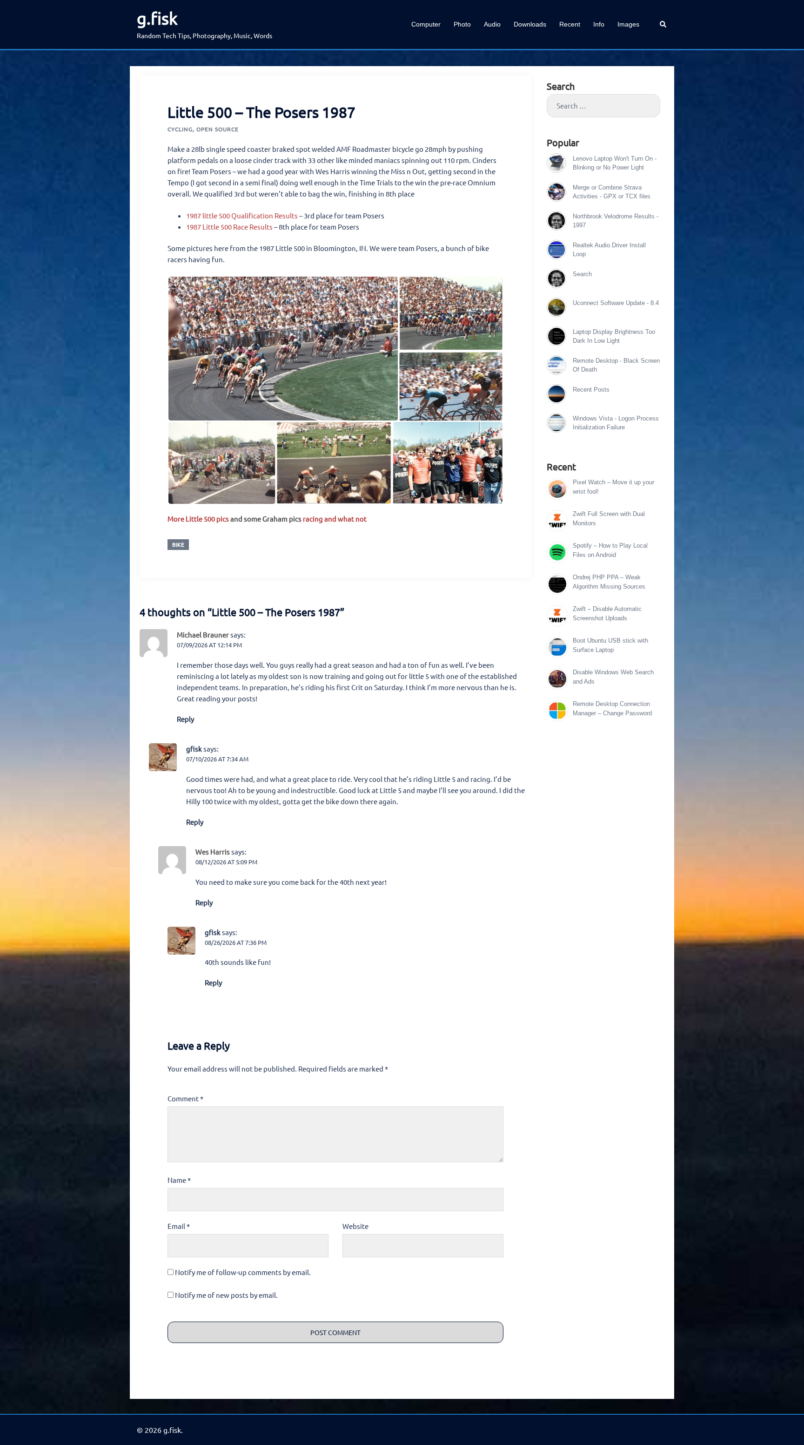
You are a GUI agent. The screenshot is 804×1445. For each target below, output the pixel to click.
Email (179, 1225)
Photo (462, 24)
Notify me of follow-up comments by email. (243, 1272)
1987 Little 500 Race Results (229, 226)
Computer (426, 24)
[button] (663, 24)
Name (179, 1179)
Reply (185, 718)
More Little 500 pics (198, 518)
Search (582, 274)
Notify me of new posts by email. (226, 1294)
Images (628, 24)
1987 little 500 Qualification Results (242, 215)
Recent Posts (591, 389)
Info (598, 24)
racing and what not (335, 518)
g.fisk (157, 18)
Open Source (217, 129)
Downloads (530, 24)
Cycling (180, 129)
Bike (178, 544)
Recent (569, 24)
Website (355, 1225)
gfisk (194, 748)
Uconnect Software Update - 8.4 (616, 302)
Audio (492, 24)
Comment (185, 1098)
